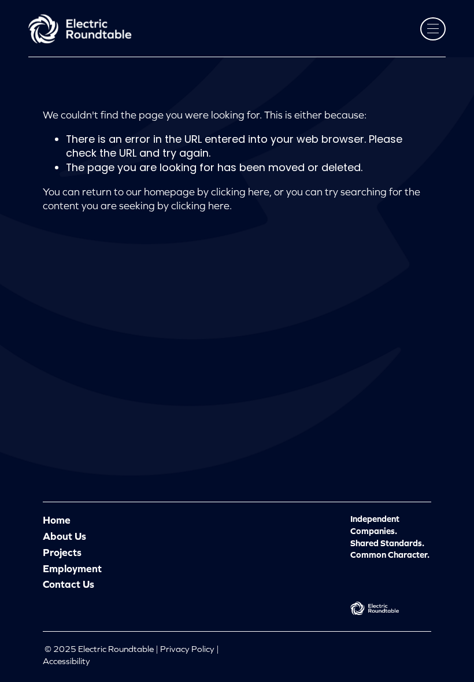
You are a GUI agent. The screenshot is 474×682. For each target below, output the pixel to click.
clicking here (240, 192)
